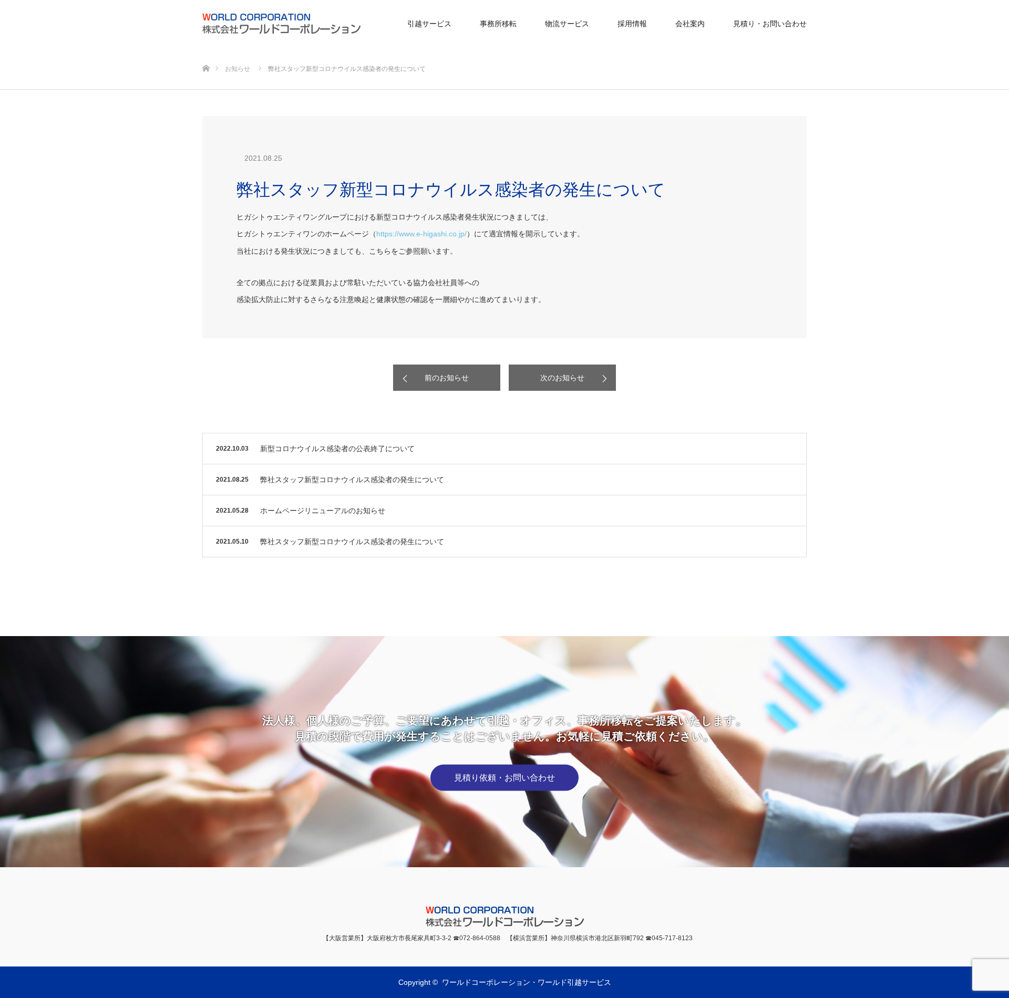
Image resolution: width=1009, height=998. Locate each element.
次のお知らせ (562, 377)
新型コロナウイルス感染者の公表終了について (337, 448)
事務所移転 (498, 23)
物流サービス (567, 23)
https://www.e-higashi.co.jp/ (421, 234)
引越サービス (429, 23)
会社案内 (690, 23)
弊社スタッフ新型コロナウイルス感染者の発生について (352, 479)
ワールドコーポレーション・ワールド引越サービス (526, 982)
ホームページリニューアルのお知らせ (322, 510)
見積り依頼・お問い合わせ (504, 777)
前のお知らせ (447, 377)
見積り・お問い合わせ (770, 23)
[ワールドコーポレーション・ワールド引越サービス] (360, 24)
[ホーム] (205, 51)
